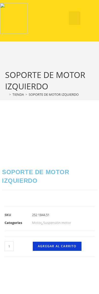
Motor (37, 222)
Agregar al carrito (57, 246)
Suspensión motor (57, 222)
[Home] (6, 94)
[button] (74, 18)
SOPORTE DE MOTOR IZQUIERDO (54, 94)
